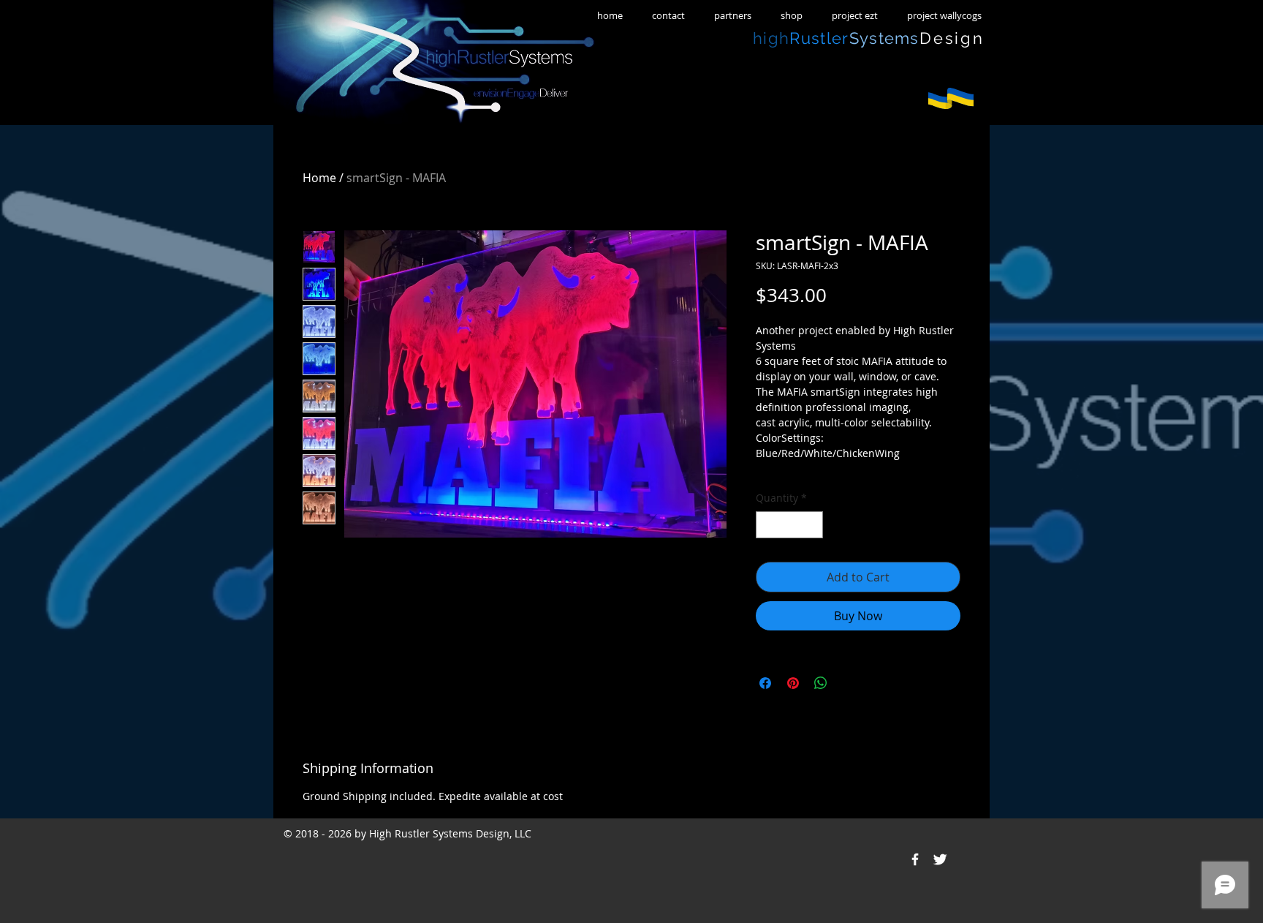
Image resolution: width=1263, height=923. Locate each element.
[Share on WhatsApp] (821, 683)
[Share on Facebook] (765, 683)
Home (319, 178)
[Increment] (812, 525)
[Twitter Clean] (940, 859)
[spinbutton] (789, 525)
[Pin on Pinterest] (793, 683)
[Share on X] (848, 683)
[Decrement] (767, 525)
